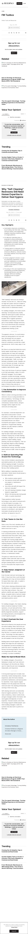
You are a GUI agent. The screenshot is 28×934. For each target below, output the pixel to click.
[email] (19, 32)
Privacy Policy (14, 927)
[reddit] (16, 32)
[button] (3, 3)
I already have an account (14, 135)
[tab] (6, 114)
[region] (14, 117)
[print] (25, 32)
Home (3, 11)
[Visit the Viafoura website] (23, 120)
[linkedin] (11, 32)
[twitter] (14, 32)
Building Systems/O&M (7, 185)
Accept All (14, 931)
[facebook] (9, 32)
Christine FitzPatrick (14, 209)
